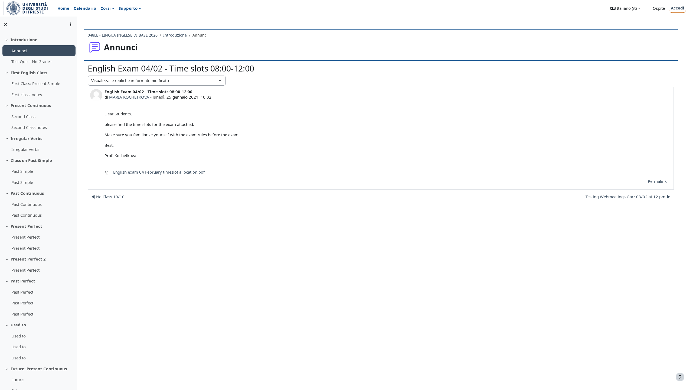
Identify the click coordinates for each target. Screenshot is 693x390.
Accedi (677, 8)
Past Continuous (27, 193)
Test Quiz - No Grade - (31, 61)
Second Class (23, 116)
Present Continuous (31, 105)
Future (17, 379)
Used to (18, 324)
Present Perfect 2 (28, 259)
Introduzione (24, 39)
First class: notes (26, 94)
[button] (625, 8)
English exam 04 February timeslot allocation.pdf (158, 172)
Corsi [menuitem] (105, 8)
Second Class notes (29, 127)
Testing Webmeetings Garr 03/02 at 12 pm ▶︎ (628, 196)
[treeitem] (38, 50)
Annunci (19, 50)
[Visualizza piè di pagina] (680, 377)
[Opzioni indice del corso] (70, 24)
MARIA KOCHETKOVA (129, 97)
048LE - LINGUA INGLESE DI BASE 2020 (123, 35)
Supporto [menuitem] (128, 8)
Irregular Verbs (26, 138)
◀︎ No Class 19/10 (108, 196)
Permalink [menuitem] (657, 181)
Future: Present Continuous (39, 368)
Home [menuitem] (63, 8)
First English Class (29, 72)
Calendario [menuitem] (85, 8)
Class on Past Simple (31, 160)
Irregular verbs (25, 149)
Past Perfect (23, 281)
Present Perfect (26, 226)
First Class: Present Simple (35, 83)
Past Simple (22, 171)
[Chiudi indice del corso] (5, 24)
